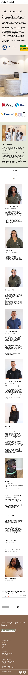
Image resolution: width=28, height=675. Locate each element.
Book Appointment (9, 630)
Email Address (5, 596)
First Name (4, 601)
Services (4, 644)
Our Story (4, 643)
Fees (3, 646)
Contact (4, 648)
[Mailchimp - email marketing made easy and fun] (18, 607)
